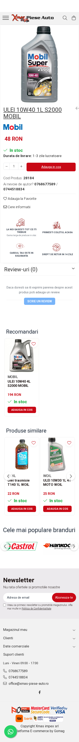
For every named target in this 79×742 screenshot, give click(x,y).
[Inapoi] (75, 108)
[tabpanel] (39, 64)
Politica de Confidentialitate (36, 608)
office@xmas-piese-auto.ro (28, 684)
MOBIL (13, 377)
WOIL (47, 476)
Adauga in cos (51, 167)
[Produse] (5, 18)
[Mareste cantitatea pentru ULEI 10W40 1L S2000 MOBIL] (21, 166)
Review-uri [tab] (20, 269)
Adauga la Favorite (21, 198)
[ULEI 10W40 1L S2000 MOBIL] (39, 64)
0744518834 (18, 677)
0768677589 (18, 671)
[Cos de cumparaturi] (73, 18)
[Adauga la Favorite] (33, 343)
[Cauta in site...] (65, 18)
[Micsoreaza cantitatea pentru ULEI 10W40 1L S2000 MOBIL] (6, 166)
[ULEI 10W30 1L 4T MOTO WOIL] (57, 454)
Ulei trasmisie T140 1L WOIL (19, 482)
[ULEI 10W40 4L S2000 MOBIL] (22, 355)
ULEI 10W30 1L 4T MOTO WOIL (57, 482)
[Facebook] (39, 692)
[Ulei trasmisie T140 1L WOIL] (22, 454)
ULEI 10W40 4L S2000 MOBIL (19, 383)
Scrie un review (39, 301)
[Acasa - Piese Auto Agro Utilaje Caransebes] (33, 18)
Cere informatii (18, 207)
